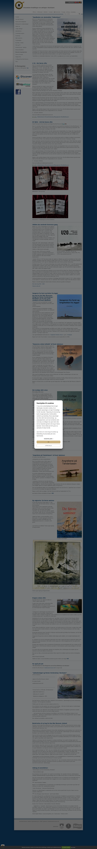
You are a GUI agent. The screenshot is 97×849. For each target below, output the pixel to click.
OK (48, 442)
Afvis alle (48, 445)
